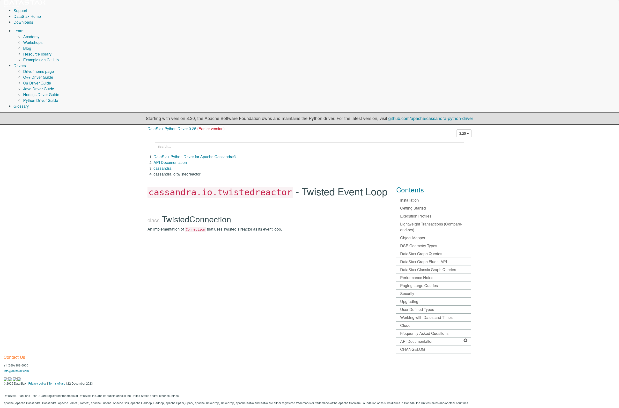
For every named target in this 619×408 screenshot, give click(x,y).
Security (407, 293)
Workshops (33, 42)
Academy (31, 36)
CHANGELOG (412, 349)
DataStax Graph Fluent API (423, 261)
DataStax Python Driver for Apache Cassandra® (195, 156)
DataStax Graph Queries (421, 253)
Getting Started (413, 208)
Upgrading (409, 301)
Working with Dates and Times (426, 317)
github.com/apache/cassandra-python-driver (430, 118)
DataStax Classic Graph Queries (428, 269)
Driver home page (38, 71)
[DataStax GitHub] (19, 379)
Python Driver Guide (40, 100)
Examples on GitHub (41, 60)
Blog (27, 48)
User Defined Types (417, 309)
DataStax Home (27, 16)
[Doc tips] (10, 379)
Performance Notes (416, 277)
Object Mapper (412, 237)
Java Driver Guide (38, 88)
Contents (410, 189)
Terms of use (57, 383)
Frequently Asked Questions (424, 333)
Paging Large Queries (419, 285)
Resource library (37, 54)
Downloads (23, 22)
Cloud (405, 325)
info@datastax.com (16, 371)
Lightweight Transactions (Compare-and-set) (431, 226)
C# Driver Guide (37, 83)
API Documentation (170, 162)
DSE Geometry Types (418, 245)
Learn (18, 31)
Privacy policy (37, 383)
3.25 (463, 133)
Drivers (20, 65)
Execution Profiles (415, 216)
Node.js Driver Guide (41, 94)
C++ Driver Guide (38, 77)
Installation (409, 200)
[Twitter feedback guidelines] (15, 379)
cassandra (162, 168)
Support (20, 10)
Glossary (21, 106)
